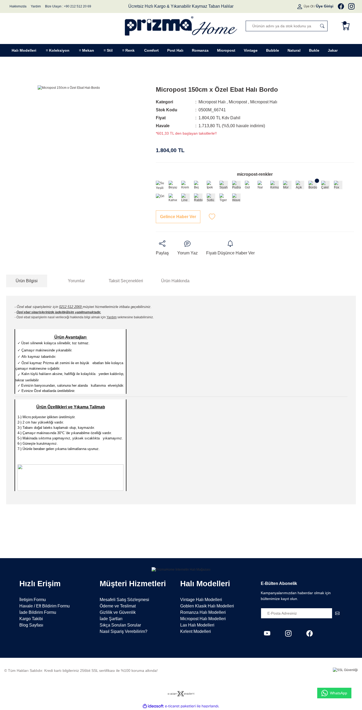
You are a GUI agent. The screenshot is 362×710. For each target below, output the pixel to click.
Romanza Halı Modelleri (203, 612)
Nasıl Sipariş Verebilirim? (123, 631)
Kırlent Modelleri (195, 631)
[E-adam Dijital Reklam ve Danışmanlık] (181, 693)
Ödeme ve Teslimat (118, 606)
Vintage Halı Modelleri (201, 599)
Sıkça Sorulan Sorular (120, 625)
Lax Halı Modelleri (197, 625)
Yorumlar (76, 281)
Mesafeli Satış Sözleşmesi (124, 599)
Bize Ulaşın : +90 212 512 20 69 (68, 6)
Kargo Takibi (31, 618)
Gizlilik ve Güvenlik (118, 612)
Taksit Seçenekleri (126, 281)
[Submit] (337, 613)
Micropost (238, 102)
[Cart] (347, 26)
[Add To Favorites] (212, 216)
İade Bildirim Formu (37, 612)
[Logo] (181, 26)
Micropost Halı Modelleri (203, 618)
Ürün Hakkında (175, 281)
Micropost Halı (212, 102)
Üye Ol (309, 6)
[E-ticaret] (180, 706)
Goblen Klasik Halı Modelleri (207, 606)
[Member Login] (300, 6)
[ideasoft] (153, 706)
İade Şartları (111, 618)
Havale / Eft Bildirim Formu (44, 606)
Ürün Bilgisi (27, 281)
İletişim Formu (32, 599)
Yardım (36, 6)
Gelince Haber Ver (178, 216)
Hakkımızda (18, 6)
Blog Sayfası (31, 625)
